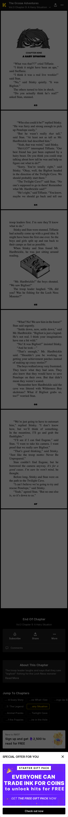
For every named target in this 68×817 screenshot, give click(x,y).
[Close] (62, 756)
